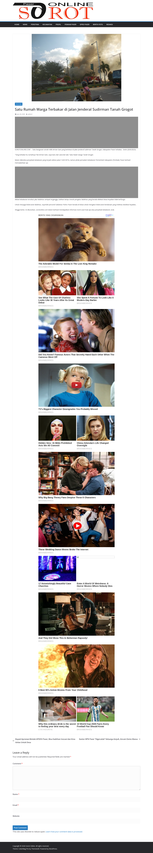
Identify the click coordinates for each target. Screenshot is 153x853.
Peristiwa (35, 24)
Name (16, 794)
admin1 (30, 114)
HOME (16, 24)
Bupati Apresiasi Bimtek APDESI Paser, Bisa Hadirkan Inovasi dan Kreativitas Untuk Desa (45, 741)
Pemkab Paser (70, 24)
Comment (18, 763)
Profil (58, 24)
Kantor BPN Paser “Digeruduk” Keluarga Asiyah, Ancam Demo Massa (108, 739)
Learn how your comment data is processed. (64, 831)
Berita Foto (98, 24)
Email (16, 805)
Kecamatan (47, 24)
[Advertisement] (76, 132)
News (25, 24)
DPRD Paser (84, 24)
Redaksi (109, 24)
